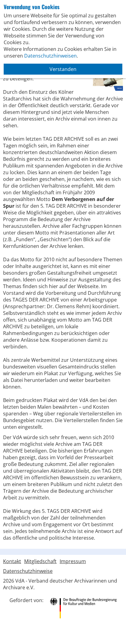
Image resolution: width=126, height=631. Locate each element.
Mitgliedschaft (40, 561)
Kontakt (12, 561)
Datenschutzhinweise (28, 571)
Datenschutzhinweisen (50, 55)
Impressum (73, 561)
